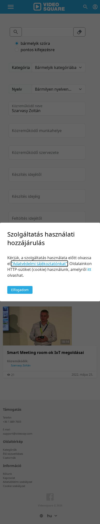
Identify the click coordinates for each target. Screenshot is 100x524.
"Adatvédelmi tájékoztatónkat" (39, 263)
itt (89, 269)
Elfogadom (20, 289)
